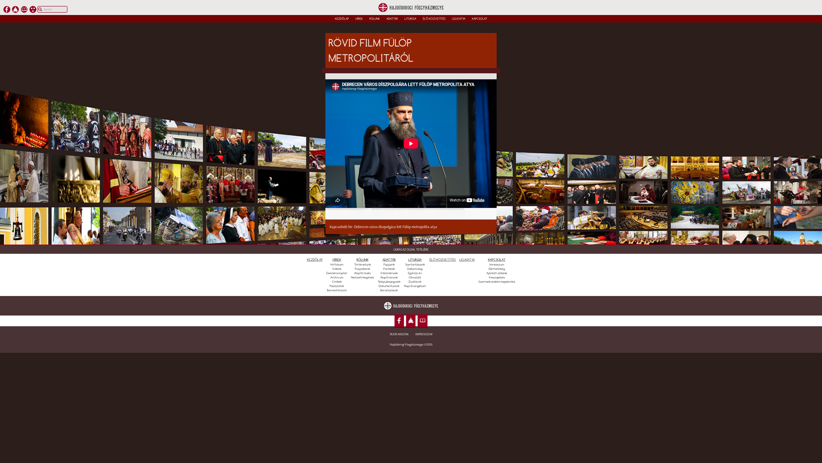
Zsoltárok (414, 281)
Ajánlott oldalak (497, 273)
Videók (336, 269)
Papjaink (389, 264)
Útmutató (415, 277)
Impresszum (423, 334)
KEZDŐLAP (315, 260)
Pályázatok (337, 286)
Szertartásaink (415, 264)
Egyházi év (415, 273)
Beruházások (389, 290)
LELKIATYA (467, 260)
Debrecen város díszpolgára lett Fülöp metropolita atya (395, 226)
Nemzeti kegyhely (362, 277)
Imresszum (496, 264)
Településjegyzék (389, 281)
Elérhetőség (497, 269)
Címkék (337, 281)
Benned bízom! (337, 290)
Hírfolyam (337, 264)
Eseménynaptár (336, 273)
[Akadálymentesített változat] (33, 11)
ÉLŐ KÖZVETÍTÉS (443, 260)
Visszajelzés (497, 277)
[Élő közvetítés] (15, 11)
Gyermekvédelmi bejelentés (496, 281)
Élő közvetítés (434, 18)
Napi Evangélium (415, 286)
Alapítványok (389, 277)
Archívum (337, 277)
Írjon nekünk (399, 334)
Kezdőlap (342, 18)
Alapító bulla (362, 273)
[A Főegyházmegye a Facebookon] (7, 11)
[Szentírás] (24, 11)
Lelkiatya (458, 18)
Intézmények (389, 273)
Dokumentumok (389, 286)
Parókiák (389, 269)
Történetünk (362, 264)
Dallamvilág (415, 269)
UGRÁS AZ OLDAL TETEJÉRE (411, 249)
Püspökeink (362, 269)
